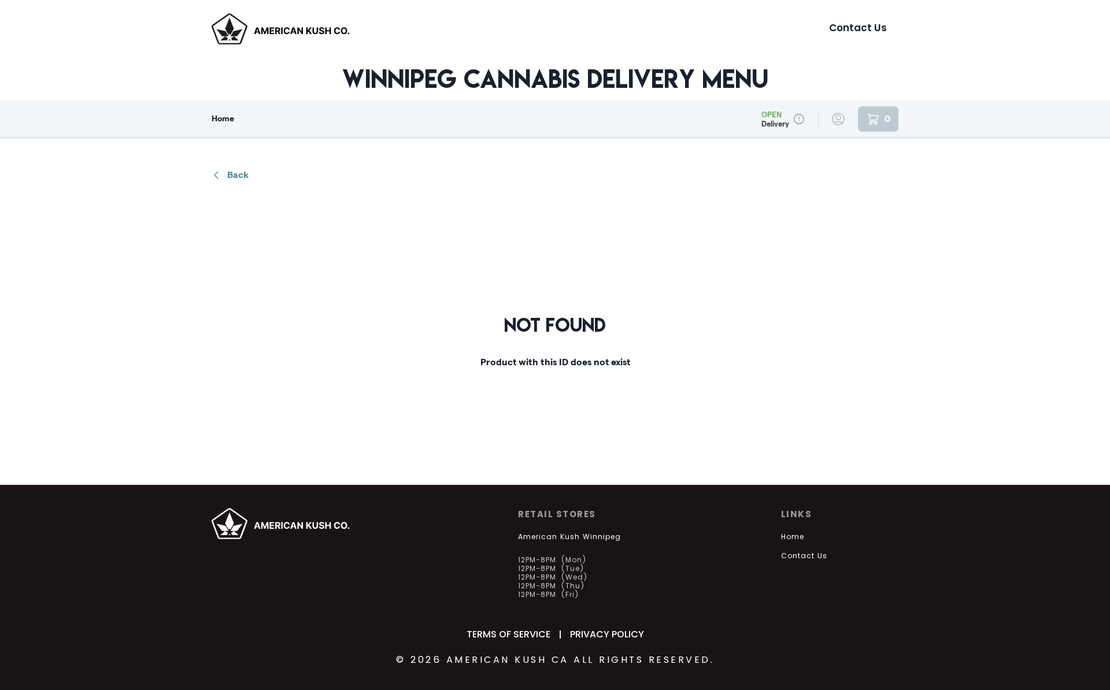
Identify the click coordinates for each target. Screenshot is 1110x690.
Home (223, 118)
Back (238, 175)
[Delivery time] (799, 119)
